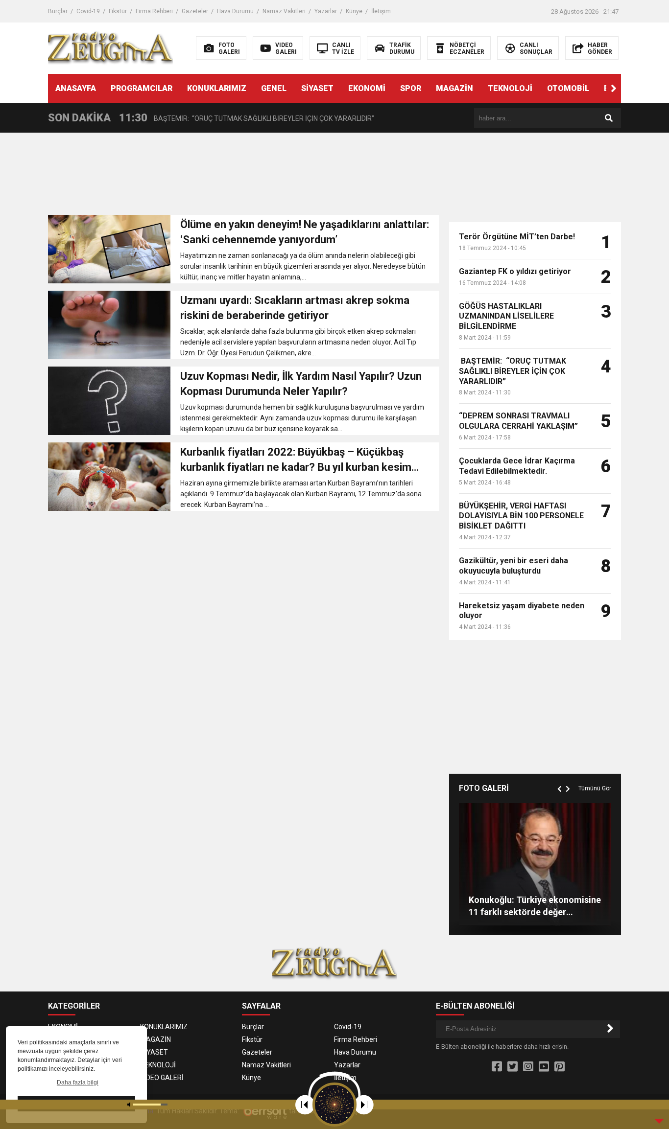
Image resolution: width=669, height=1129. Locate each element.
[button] (613, 88)
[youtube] (544, 1067)
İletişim (381, 11)
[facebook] (497, 1067)
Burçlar (58, 11)
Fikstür (118, 11)
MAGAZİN (454, 88)
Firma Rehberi (154, 11)
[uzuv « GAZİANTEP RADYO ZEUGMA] (110, 47)
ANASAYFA (75, 88)
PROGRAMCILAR (141, 88)
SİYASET (317, 88)
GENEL (274, 88)
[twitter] (512, 1067)
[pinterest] (559, 1067)
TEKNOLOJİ (510, 88)
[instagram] (528, 1067)
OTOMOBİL (568, 88)
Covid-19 (88, 11)
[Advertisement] (243, 176)
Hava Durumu (235, 11)
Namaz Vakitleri (284, 11)
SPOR (410, 88)
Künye (354, 11)
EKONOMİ (366, 88)
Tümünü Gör (594, 788)
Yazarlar (325, 11)
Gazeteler (195, 11)
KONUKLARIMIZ (216, 88)
